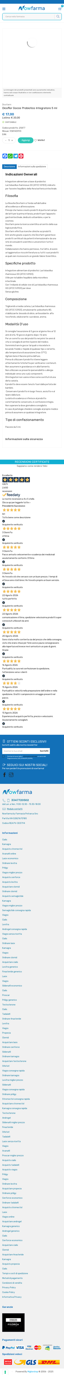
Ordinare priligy (9, 1094)
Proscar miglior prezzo (13, 1155)
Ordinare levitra (9, 863)
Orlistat (6, 1066)
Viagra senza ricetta (12, 934)
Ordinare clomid (9, 891)
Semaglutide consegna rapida (16, 910)
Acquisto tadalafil (10, 1165)
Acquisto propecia (11, 1264)
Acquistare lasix (10, 1042)
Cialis (4, 839)
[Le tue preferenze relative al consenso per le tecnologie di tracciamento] (5, 1372)
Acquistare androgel (12, 1221)
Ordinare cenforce (11, 1047)
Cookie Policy (8, 1292)
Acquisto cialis (9, 1160)
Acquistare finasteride (13, 1254)
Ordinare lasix (8, 943)
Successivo (19, 506)
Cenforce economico (12, 1198)
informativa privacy (30, 756)
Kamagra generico (11, 1226)
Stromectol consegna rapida (16, 1099)
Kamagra (6, 844)
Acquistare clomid (11, 887)
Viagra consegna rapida (13, 1070)
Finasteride (7, 1127)
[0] (60, 9)
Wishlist (41, 140)
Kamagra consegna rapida (14, 1108)
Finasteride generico (12, 971)
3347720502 (20, 800)
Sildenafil (6, 1052)
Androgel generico (10, 1231)
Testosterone (8, 1004)
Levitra (5, 924)
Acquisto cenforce (11, 877)
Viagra (5, 915)
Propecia (6, 1033)
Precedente (8, 506)
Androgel (6, 1118)
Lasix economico (10, 858)
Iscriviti (44, 751)
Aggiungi (26, 140)
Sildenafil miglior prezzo (13, 1122)
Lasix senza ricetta (11, 1141)
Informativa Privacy (12, 1297)
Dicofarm (6, 104)
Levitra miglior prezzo (12, 1080)
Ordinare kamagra (10, 1056)
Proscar (6, 995)
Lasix (4, 976)
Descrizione (9, 166)
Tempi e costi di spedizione (15, 1273)
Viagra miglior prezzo (12, 872)
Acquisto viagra (9, 1169)
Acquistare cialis (10, 962)
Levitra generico (10, 967)
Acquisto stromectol (12, 849)
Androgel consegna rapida (14, 929)
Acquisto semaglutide (12, 896)
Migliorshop (33, 1371)
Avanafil (6, 1151)
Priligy (5, 868)
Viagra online (8, 1217)
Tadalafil (6, 1014)
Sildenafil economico (12, 985)
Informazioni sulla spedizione (32, 166)
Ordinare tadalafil (10, 1202)
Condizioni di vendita (12, 1283)
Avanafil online (9, 853)
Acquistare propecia (12, 1188)
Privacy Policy (9, 1287)
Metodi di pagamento (12, 1278)
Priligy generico (9, 1000)
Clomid (5, 1037)
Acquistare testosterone (14, 1061)
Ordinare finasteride (11, 1019)
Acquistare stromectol (13, 1103)
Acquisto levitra (10, 882)
